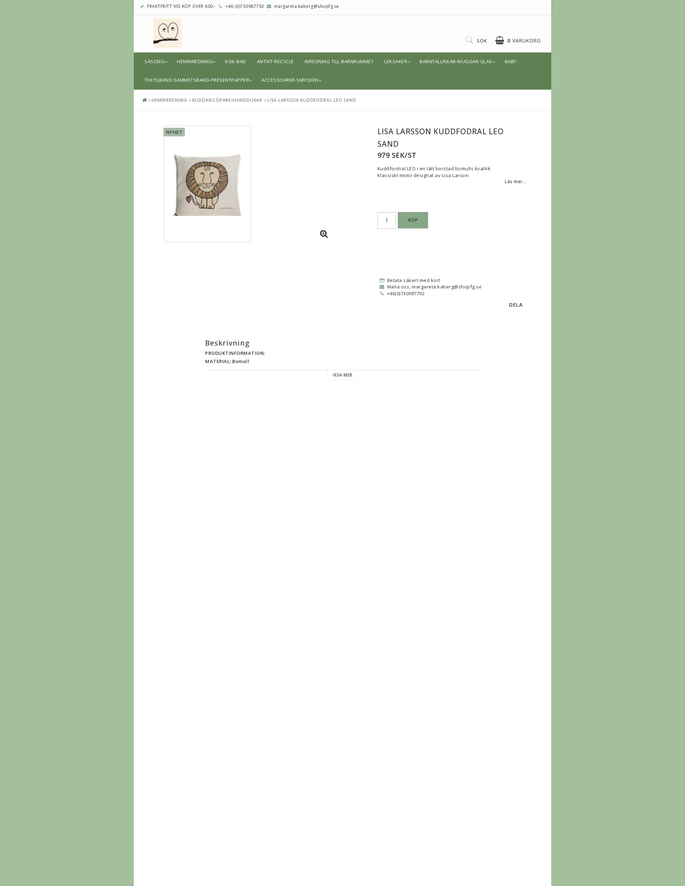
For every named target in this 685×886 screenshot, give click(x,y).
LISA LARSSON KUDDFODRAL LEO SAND (311, 100)
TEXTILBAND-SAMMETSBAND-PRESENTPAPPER (196, 80)
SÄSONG (154, 61)
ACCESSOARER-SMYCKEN (290, 80)
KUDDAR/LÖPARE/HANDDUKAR (227, 100)
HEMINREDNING (195, 61)
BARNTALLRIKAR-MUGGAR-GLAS (456, 61)
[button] (517, 40)
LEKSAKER (395, 61)
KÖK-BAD (235, 61)
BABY (511, 61)
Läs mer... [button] (515, 181)
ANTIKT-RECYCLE (275, 61)
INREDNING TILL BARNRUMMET (339, 61)
